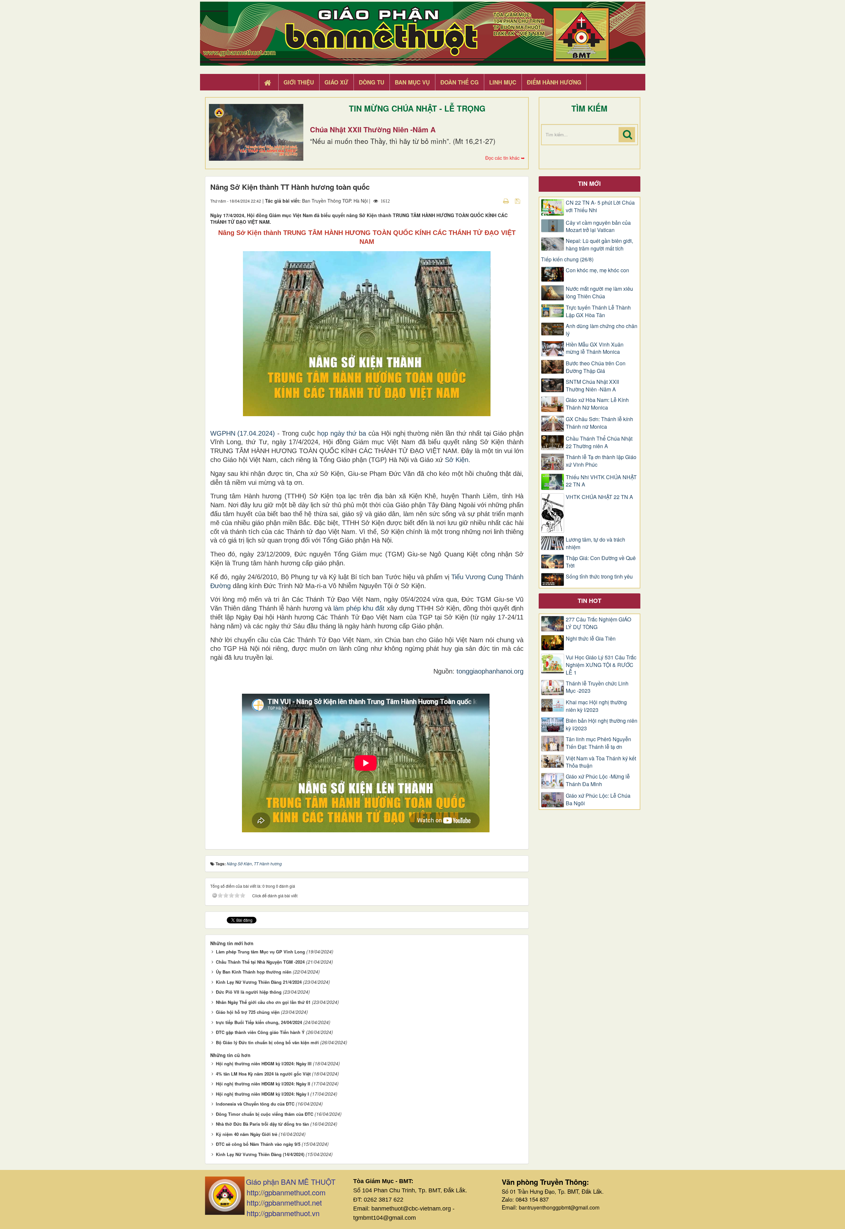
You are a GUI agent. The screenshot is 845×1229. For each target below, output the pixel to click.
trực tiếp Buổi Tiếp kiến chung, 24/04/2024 (259, 1022)
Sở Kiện (456, 459)
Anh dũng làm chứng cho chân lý (601, 329)
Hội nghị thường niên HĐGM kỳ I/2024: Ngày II (263, 1083)
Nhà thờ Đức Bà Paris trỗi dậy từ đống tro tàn (262, 1124)
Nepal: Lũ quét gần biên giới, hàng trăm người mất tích (599, 244)
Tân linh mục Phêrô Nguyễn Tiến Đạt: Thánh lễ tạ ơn (598, 743)
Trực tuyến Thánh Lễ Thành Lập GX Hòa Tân (598, 311)
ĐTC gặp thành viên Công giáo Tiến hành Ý (260, 1032)
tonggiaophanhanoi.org (490, 671)
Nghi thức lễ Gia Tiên (591, 638)
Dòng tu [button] (371, 82)
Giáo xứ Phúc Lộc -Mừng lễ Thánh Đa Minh (598, 780)
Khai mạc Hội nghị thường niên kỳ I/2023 (596, 706)
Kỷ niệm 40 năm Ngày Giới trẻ (246, 1134)
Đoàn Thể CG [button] (459, 82)
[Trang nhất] (268, 82)
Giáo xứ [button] (336, 82)
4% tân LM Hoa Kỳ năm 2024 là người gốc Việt (263, 1074)
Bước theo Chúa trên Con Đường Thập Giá (595, 367)
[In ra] (506, 200)
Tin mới (589, 183)
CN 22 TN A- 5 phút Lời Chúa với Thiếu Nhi (600, 206)
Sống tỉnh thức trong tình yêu (599, 576)
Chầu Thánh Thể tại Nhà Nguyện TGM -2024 (260, 962)
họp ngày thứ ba (341, 433)
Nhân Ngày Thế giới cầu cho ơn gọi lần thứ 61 (263, 1002)
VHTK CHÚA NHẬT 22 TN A (599, 497)
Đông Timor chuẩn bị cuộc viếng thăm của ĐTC (264, 1114)
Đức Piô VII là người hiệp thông (249, 992)
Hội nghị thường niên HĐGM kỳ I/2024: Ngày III (264, 1063)
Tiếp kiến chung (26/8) (567, 259)
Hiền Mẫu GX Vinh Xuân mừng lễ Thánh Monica (595, 348)
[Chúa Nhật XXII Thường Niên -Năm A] (256, 132)
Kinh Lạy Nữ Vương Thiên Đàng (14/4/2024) (260, 1154)
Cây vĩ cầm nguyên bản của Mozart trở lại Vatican (598, 226)
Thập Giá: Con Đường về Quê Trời (601, 561)
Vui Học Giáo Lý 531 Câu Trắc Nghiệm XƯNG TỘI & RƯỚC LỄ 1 (601, 665)
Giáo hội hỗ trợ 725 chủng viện (248, 1012)
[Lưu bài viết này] (518, 200)
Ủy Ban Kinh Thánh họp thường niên (253, 972)
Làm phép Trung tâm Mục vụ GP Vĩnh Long (260, 951)
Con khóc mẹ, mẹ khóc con (597, 270)
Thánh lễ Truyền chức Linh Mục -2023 (597, 687)
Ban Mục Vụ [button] (412, 82)
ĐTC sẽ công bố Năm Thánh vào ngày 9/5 (258, 1144)
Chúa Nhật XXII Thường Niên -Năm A (373, 129)
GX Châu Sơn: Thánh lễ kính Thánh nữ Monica (599, 422)
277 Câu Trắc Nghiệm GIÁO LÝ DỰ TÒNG (598, 623)
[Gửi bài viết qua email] (494, 200)
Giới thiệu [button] (299, 82)
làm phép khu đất (359, 608)
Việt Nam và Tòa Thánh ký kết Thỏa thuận (601, 762)
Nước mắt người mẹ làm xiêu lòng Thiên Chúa (599, 292)
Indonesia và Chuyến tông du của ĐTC (255, 1104)
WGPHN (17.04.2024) (242, 433)
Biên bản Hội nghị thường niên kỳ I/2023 (601, 724)
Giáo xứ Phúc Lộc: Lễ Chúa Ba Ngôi (598, 799)
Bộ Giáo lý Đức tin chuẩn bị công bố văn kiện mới (267, 1042)
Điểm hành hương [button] (554, 82)
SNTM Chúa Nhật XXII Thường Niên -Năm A (592, 385)
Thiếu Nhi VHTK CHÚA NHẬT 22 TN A (601, 481)
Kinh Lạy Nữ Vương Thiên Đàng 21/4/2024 (259, 982)
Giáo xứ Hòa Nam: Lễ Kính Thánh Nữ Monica (597, 403)
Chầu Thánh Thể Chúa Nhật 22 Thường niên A (599, 442)
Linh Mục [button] (502, 82)
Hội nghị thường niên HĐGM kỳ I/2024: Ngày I (262, 1094)
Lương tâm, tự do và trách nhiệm (595, 543)
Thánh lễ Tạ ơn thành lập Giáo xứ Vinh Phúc (601, 460)
